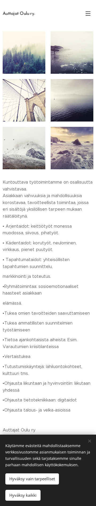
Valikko (88, 13)
